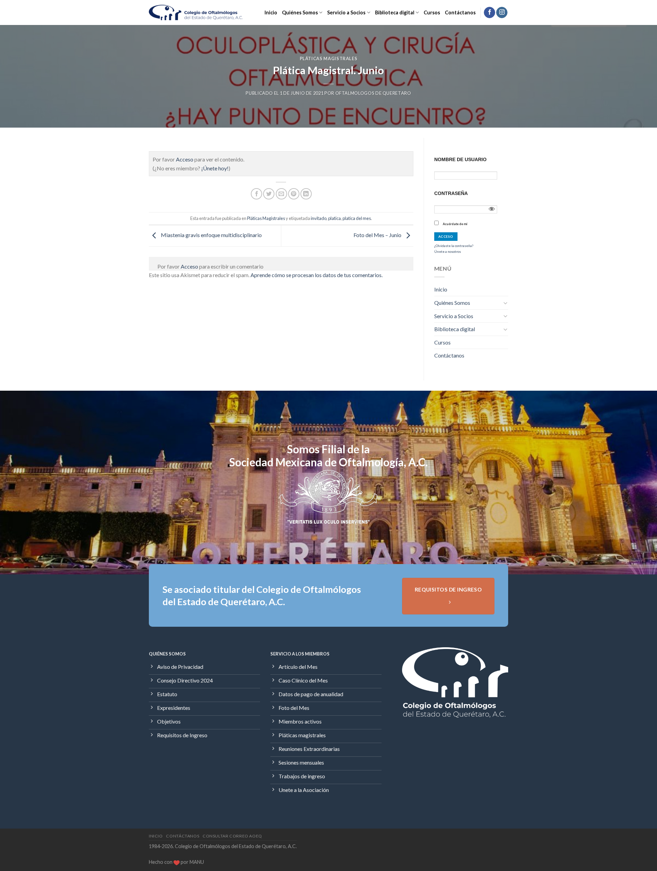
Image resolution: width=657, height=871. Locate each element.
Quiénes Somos (300, 12)
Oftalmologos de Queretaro (373, 93)
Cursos (432, 12)
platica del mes (357, 218)
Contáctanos (460, 12)
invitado (318, 218)
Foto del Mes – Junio (377, 235)
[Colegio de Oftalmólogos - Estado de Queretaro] (196, 12)
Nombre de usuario (460, 159)
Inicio (271, 12)
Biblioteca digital (394, 12)
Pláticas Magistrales (329, 58)
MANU (197, 862)
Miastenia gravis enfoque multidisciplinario (211, 235)
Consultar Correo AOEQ (232, 835)
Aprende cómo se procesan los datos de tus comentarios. (316, 275)
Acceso (184, 159)
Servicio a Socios (346, 12)
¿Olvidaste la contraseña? (453, 246)
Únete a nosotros (447, 251)
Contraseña (451, 193)
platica (334, 218)
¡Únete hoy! (215, 168)
